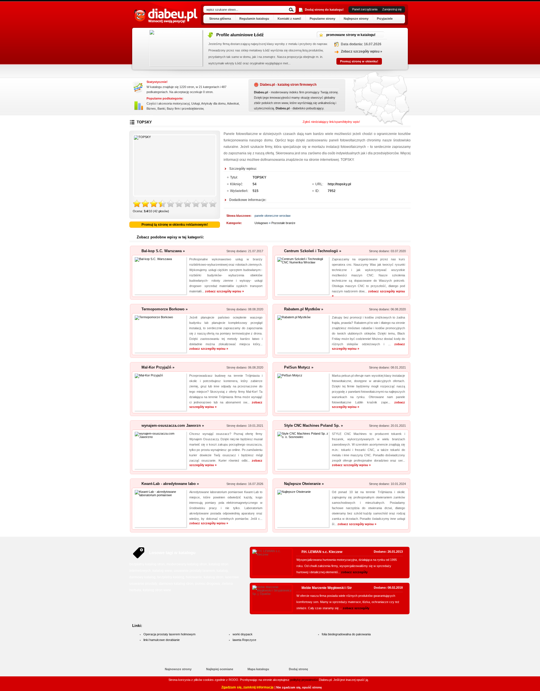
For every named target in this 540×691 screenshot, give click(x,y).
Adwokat (233, 103)
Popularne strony (322, 18)
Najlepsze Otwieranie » (304, 484)
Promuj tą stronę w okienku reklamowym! (174, 225)
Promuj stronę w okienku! (365, 61)
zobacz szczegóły (354, 572)
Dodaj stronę (298, 669)
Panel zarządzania (364, 9)
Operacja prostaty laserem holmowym (169, 634)
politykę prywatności (304, 679)
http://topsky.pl (339, 184)
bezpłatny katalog (170, 577)
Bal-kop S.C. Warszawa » (163, 251)
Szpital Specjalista (241, 34)
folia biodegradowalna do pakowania (346, 634)
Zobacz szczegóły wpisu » (368, 51)
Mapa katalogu (258, 669)
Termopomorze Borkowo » (164, 309)
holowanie (194, 577)
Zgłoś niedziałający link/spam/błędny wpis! (331, 121)
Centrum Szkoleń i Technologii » (312, 251)
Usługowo (261, 223)
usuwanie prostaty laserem (194, 571)
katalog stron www (157, 590)
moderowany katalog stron (186, 564)
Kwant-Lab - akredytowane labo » (170, 484)
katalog (222, 571)
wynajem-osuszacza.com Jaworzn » (172, 425)
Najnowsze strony (178, 669)
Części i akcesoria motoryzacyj (168, 103)
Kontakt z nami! (289, 18)
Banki (161, 108)
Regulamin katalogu (254, 18)
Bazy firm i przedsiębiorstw (185, 108)
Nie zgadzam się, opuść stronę (299, 687)
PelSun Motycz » (298, 367)
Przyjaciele (385, 18)
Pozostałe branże (283, 223)
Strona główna (220, 18)
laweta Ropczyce (244, 640)
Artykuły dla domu (213, 103)
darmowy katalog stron (176, 584)
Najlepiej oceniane (219, 669)
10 (213, 204)
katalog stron (213, 577)
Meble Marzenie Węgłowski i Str (327, 588)
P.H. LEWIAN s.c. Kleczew (322, 552)
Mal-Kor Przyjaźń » (157, 367)
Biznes (151, 108)
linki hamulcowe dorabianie (161, 640)
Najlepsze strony (356, 18)
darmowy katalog (142, 577)
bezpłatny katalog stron (147, 564)
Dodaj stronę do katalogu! (324, 9)
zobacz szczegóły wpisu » (224, 291)
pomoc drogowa (207, 584)
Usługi (195, 103)
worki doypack (243, 634)
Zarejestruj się (392, 9)
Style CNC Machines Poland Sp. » (313, 425)
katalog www (162, 571)
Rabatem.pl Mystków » (303, 309)
